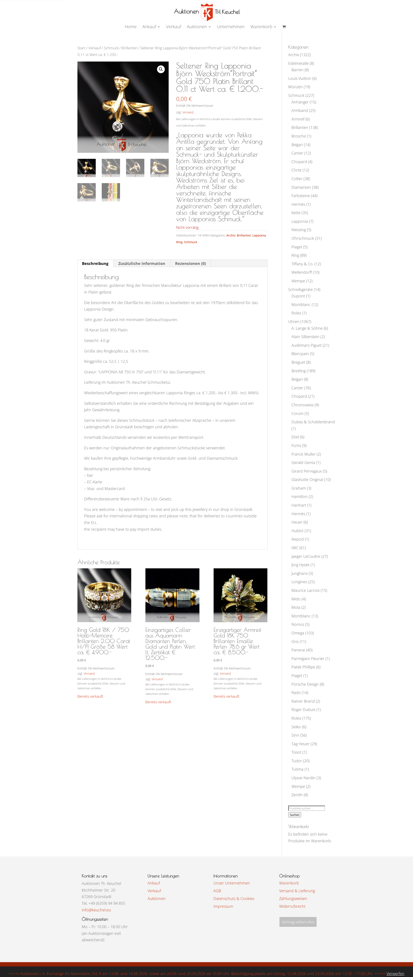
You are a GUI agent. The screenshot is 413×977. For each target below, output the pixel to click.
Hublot (297, 530)
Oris (295, 641)
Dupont (298, 295)
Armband (299, 110)
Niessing (298, 229)
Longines (299, 581)
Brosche (298, 136)
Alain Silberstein (305, 336)
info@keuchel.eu (96, 909)
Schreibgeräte (300, 289)
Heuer (296, 522)
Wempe (298, 280)
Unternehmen (231, 27)
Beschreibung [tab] (95, 263)
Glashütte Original (307, 479)
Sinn (295, 735)
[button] (161, 69)
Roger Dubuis (303, 709)
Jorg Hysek (300, 564)
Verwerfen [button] (395, 973)
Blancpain (300, 353)
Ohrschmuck (302, 238)
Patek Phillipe (303, 666)
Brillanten (129, 47)
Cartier (297, 153)
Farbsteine (300, 195)
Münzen (295, 86)
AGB (217, 890)
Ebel (295, 436)
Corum (297, 413)
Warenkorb (261, 27)
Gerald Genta (303, 462)
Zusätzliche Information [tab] (141, 263)
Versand (187, 112)
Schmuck (111, 47)
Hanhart (298, 505)
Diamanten (301, 187)
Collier (296, 178)
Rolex (296, 312)
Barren (297, 69)
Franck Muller (303, 454)
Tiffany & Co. (302, 263)
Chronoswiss (302, 404)
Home (131, 27)
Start (81, 47)
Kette (296, 212)
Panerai (298, 649)
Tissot (296, 752)
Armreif (297, 119)
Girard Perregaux (306, 471)
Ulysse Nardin (303, 777)
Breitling (298, 370)
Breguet (298, 362)
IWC (294, 547)
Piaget (296, 246)
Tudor (296, 760)
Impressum (223, 906)
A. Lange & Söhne (307, 328)
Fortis (296, 445)
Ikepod (297, 539)
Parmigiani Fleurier (307, 658)
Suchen (294, 815)
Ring (179, 242)
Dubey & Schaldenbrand (313, 421)
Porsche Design (305, 684)
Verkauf (173, 27)
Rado (296, 692)
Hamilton (299, 496)
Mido (296, 598)
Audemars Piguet (306, 345)
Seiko (296, 726)
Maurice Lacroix (305, 590)
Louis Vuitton (299, 78)
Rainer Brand (303, 701)
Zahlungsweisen (293, 898)
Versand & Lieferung (297, 890)
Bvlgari (297, 144)
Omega (297, 632)
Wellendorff (301, 272)
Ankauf (149, 27)
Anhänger (300, 102)
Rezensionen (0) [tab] (190, 263)
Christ (296, 170)
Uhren (293, 321)
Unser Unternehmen (231, 883)
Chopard (299, 161)
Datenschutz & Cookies (233, 898)
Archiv (230, 235)
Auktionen (157, 898)
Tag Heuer (300, 743)
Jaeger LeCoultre (305, 556)
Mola (295, 607)
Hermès (298, 204)
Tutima (297, 769)
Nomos (297, 624)
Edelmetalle (298, 63)
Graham (298, 488)
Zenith (297, 794)
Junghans (299, 573)
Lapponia (259, 235)
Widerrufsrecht (292, 906)
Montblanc (301, 304)
